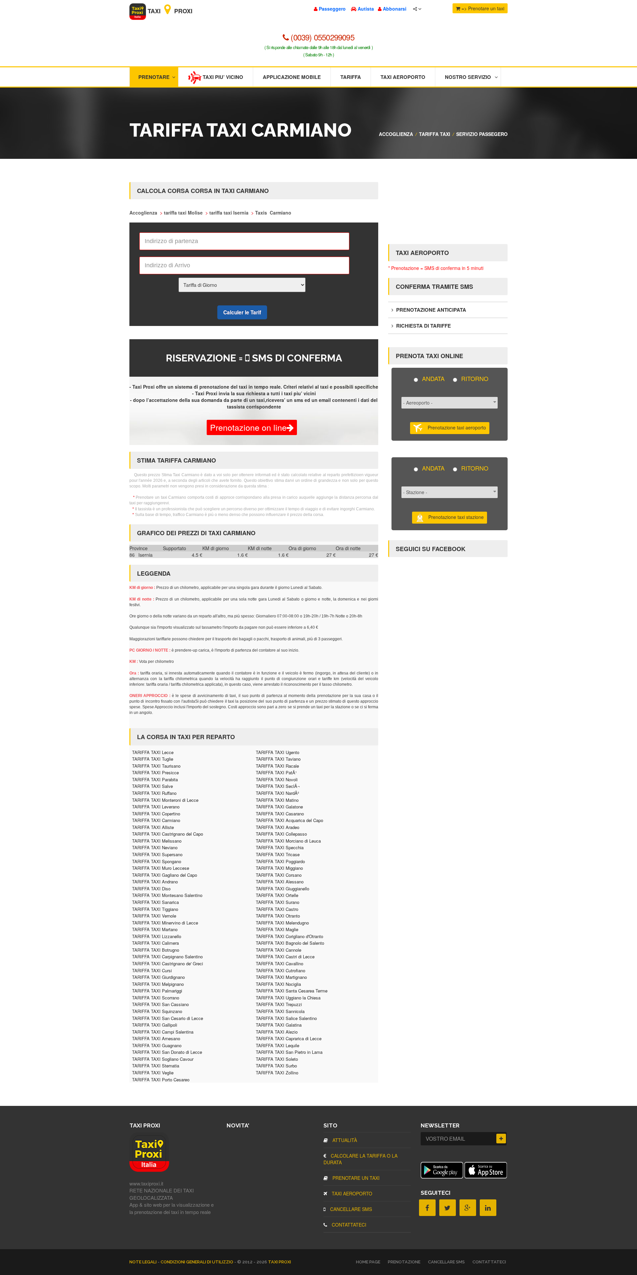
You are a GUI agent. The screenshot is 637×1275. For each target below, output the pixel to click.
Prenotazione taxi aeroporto (454, 427)
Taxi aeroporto (403, 77)
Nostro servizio (468, 77)
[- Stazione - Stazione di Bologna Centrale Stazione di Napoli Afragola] (449, 494)
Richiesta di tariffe (423, 325)
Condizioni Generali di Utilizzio (197, 1261)
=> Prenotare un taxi (482, 8)
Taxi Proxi (169, 11)
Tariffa (350, 77)
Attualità (344, 1140)
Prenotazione (404, 1261)
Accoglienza (396, 134)
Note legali (143, 1261)
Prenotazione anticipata (430, 309)
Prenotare (154, 77)
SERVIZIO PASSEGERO (482, 134)
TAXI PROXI (279, 1261)
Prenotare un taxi (355, 1178)
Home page (368, 1261)
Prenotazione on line (248, 427)
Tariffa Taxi (434, 134)
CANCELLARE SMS (350, 1209)
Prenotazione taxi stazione (454, 516)
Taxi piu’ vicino (222, 77)
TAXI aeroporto (351, 1193)
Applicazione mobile (292, 77)
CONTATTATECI (348, 1224)
